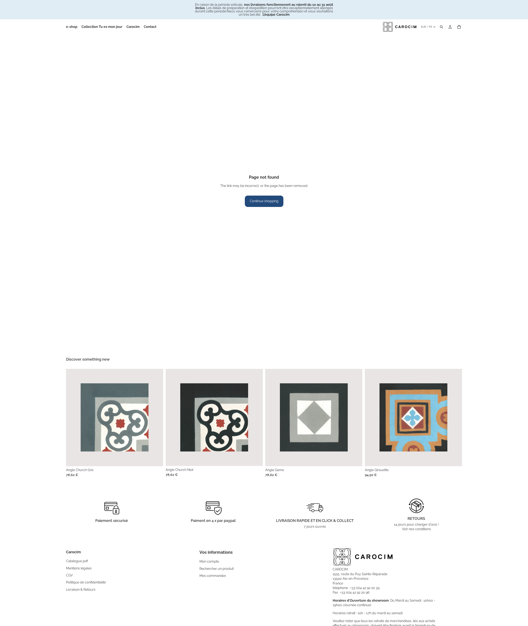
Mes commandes (212, 576)
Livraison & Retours (80, 589)
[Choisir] (156, 459)
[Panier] (459, 26)
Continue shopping (264, 201)
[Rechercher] (441, 26)
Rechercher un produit (216, 569)
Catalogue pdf (77, 561)
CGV (69, 575)
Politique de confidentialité (86, 582)
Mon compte (209, 561)
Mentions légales (79, 568)
